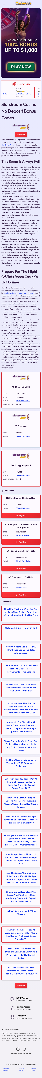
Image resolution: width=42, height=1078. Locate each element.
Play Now (21, 135)
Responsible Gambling (6, 1069)
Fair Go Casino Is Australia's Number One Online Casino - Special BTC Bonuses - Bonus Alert (21, 970)
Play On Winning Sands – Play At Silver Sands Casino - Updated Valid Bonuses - (21, 649)
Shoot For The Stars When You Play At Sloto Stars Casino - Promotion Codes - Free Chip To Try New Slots (21, 612)
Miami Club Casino (22, 535)
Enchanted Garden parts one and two (18, 293)
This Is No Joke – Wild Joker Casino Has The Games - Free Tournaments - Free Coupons (21, 668)
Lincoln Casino (21, 587)
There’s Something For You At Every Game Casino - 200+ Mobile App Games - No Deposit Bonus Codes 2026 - (21, 934)
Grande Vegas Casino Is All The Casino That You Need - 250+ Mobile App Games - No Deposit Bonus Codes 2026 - (21, 897)
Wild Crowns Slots (20, 94)
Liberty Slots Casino (23, 561)
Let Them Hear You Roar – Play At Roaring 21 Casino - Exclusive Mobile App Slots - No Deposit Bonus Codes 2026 (21, 783)
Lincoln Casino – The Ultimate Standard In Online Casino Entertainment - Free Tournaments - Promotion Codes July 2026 (21, 708)
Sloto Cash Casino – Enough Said (21, 628)
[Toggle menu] (4, 4)
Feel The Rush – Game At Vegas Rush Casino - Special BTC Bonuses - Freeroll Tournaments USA (21, 819)
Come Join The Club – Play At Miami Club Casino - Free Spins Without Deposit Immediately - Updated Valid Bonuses (21, 727)
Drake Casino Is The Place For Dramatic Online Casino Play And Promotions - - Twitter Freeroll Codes (21, 953)
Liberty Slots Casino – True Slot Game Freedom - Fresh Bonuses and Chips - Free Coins (21, 687)
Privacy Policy (21, 1069)
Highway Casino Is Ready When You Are (21, 912)
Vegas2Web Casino (23, 508)
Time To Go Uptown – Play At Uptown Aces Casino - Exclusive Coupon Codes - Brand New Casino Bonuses (21, 802)
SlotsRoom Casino (8, 145)
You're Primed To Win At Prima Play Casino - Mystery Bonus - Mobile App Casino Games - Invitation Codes (21, 746)
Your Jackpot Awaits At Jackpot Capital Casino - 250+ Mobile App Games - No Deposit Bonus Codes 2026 (21, 859)
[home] (24, 6)
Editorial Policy (34, 1069)
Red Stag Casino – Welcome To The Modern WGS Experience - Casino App (21, 763)
